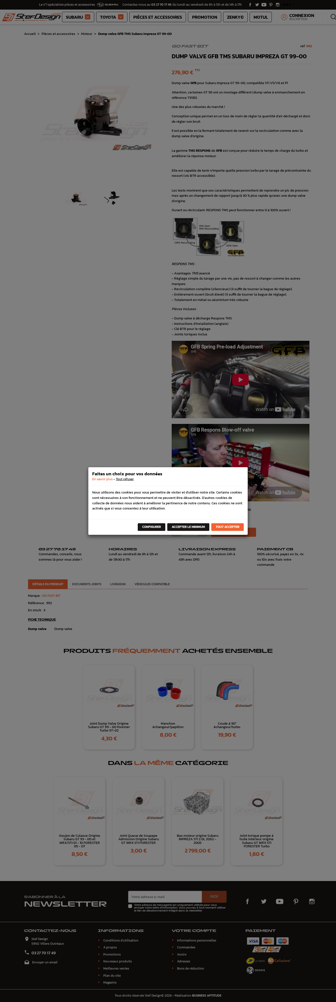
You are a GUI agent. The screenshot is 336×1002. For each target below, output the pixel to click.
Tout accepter (227, 526)
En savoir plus (102, 479)
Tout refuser (125, 479)
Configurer (151, 526)
